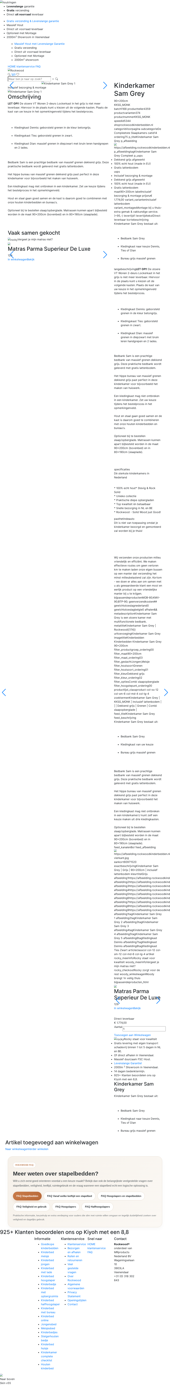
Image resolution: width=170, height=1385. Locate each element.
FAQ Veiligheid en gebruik (31, 1206)
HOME (12, 66)
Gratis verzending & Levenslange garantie (33, 21)
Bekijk (31, 259)
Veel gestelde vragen (73, 1268)
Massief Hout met (39, 43)
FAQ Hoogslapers (65, 1206)
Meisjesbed (48, 1328)
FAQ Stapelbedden (27, 1196)
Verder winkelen (38, 1149)
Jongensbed (48, 1324)
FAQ (38, 66)
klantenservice (26, 66)
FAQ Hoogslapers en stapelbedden (121, 1196)
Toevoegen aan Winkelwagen (132, 1035)
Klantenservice (77, 1244)
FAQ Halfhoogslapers (97, 1206)
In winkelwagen (17, 259)
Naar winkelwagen (16, 1149)
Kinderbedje (48, 1284)
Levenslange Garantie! (128, 1063)
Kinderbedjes (49, 1332)
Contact (73, 1304)
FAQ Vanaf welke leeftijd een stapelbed (69, 1196)
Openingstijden (77, 1300)
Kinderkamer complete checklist (49, 1356)
